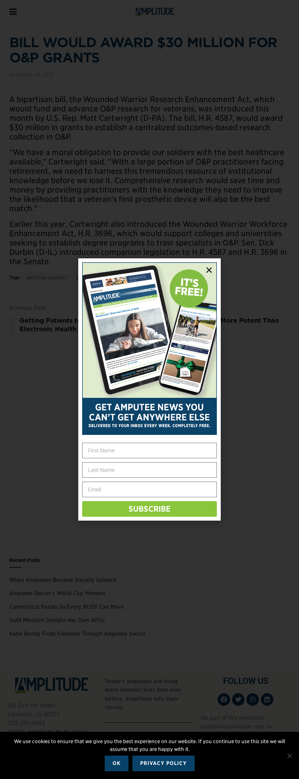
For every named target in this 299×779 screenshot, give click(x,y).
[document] (149, 389)
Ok (117, 763)
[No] (289, 756)
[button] (209, 270)
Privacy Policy (163, 763)
